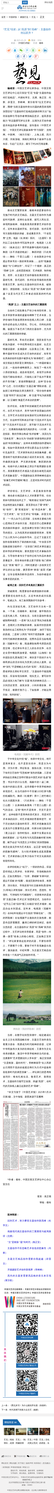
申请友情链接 (16, 1467)
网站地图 (48, 2)
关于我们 (21, 1463)
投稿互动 (7, 1456)
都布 (41, 43)
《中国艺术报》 (24, 43)
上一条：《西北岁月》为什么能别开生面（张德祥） (24, 1405)
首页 (3, 17)
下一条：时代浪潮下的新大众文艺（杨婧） (20, 1410)
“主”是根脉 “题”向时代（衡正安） (24, 1242)
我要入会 (45, 1456)
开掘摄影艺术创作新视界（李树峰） (25, 1269)
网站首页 (4, 1463)
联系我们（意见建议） (43, 1463)
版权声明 (29, 1463)
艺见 (34, 17)
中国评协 (13, 17)
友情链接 (6, 1467)
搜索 (25, 2)
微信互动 (33, 1456)
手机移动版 (21, 1456)
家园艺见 (24, 17)
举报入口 (26, 1467)
